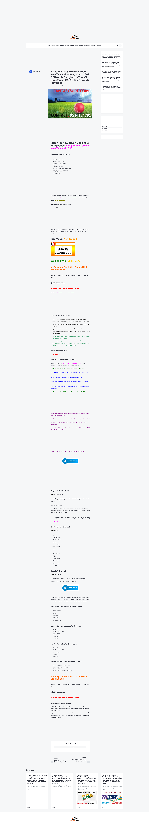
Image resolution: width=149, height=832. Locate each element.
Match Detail (104, 126)
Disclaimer (104, 124)
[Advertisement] (35, 8)
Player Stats (104, 128)
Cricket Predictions (36, 71)
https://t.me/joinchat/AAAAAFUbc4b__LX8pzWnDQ (70, 276)
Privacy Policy (105, 130)
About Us (104, 119)
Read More (29, 807)
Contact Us (104, 121)
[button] (118, 45)
